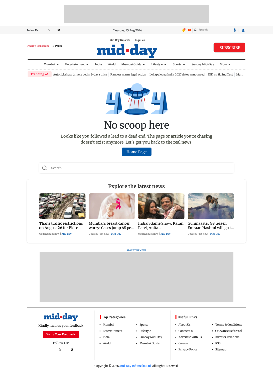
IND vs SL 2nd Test (220, 74)
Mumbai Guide (131, 64)
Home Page (137, 152)
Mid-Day (67, 233)
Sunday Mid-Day (202, 64)
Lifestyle (157, 64)
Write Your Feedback (60, 334)
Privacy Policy (187, 349)
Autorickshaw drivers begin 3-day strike (80, 74)
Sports (177, 64)
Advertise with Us (190, 337)
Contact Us (185, 331)
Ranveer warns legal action (128, 74)
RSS (217, 343)
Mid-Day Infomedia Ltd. (135, 366)
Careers (183, 343)
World (112, 64)
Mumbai (49, 64)
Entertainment (75, 64)
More (223, 64)
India (98, 64)
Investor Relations (227, 337)
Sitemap (220, 349)
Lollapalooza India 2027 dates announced (176, 74)
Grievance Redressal (228, 331)
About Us (184, 324)
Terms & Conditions (228, 324)
